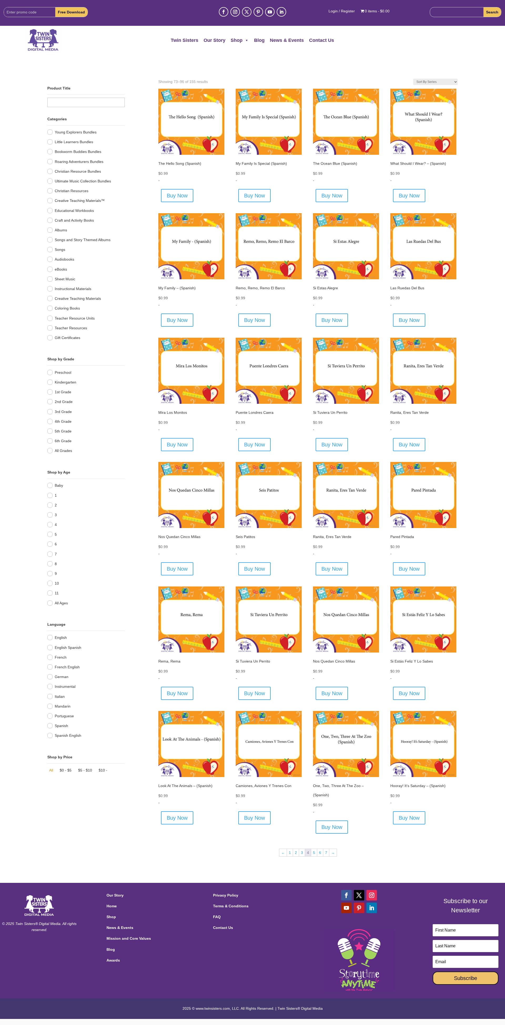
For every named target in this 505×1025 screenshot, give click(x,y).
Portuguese (64, 716)
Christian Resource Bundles (78, 171)
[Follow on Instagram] (235, 12)
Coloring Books (67, 308)
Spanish (61, 726)
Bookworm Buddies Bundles (78, 152)
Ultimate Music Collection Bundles (83, 181)
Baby (59, 485)
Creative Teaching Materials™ (80, 200)
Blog (259, 40)
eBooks (61, 269)
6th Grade (63, 441)
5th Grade (63, 431)
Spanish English (68, 735)
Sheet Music (65, 279)
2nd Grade (64, 402)
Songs (60, 249)
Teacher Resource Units (75, 318)
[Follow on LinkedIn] (281, 12)
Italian (60, 696)
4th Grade (63, 421)
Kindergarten (65, 382)
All (51, 770)
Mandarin (62, 706)
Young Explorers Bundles (76, 132)
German (61, 677)
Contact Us (321, 40)
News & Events (287, 40)
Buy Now (177, 195)
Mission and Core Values (129, 938)
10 (57, 583)
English (61, 637)
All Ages (61, 603)
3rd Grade (63, 412)
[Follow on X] (246, 12)
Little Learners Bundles (74, 142)
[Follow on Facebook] (223, 12)
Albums (61, 230)
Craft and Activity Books (74, 220)
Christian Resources (71, 191)
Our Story (214, 40)
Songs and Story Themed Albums (82, 240)
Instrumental (65, 686)
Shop (237, 40)
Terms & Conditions (231, 906)
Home (112, 906)
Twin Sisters (184, 40)
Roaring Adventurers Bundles (79, 162)
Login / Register (342, 11)
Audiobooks (64, 259)
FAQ (217, 917)
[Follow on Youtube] (270, 12)
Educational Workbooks (74, 210)
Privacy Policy (225, 895)
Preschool (63, 372)
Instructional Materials (73, 289)
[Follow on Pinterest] (258, 12)
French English (67, 667)
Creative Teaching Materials (78, 298)
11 (57, 593)
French (61, 657)
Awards (113, 960)
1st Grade (63, 392)
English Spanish (68, 647)
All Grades (63, 451)
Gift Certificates (67, 338)
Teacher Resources (71, 328)
